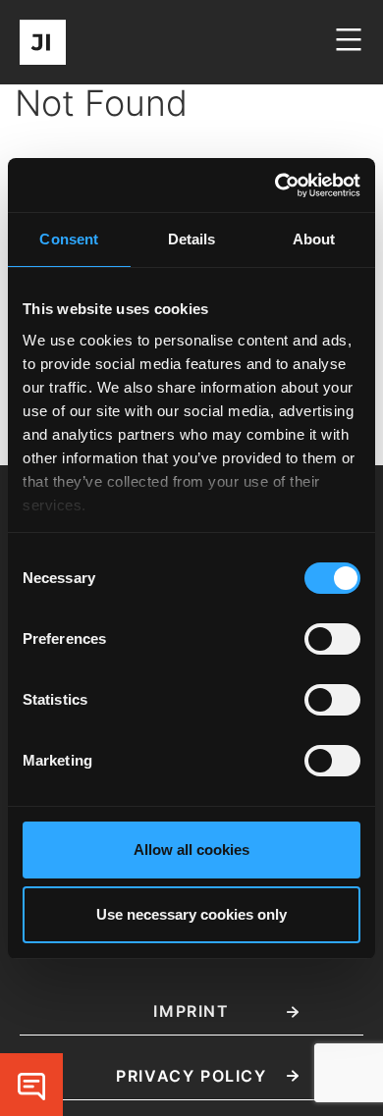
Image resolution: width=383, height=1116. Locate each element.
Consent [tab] (68, 239)
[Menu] (346, 49)
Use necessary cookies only (191, 914)
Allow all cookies (191, 849)
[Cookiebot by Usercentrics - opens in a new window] (275, 185)
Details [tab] (192, 239)
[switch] (332, 639)
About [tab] (314, 239)
